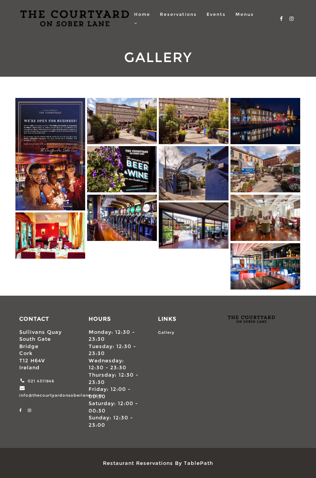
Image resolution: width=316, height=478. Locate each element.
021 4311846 (41, 381)
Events (216, 14)
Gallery (166, 332)
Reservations (178, 14)
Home (142, 14)
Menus (244, 14)
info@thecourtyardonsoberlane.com (61, 395)
